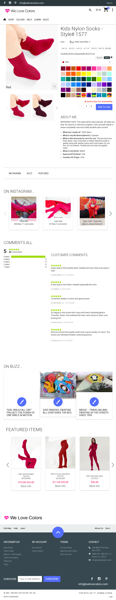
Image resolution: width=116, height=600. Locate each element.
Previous (7, 108)
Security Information (68, 551)
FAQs (6, 564)
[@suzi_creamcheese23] (92, 213)
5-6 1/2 (79, 48)
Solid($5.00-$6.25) (68, 54)
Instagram (15, 173)
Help (16, 528)
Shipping (7, 561)
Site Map (7, 528)
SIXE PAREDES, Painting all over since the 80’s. (57, 411)
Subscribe (10, 579)
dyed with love (86, 593)
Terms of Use (65, 554)
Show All (100, 57)
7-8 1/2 (94, 48)
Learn (22, 528)
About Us (99, 528)
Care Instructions (11, 557)
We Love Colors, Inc (23, 593)
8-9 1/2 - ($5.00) (105, 48)
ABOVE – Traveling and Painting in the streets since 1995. (93, 412)
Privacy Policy (66, 547)
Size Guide (8, 547)
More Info (26, 486)
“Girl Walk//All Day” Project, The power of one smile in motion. (21, 412)
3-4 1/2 (64, 48)
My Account (37, 547)
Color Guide (8, 551)
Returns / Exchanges (12, 554)
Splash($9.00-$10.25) (85, 54)
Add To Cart (104, 107)
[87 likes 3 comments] (58, 213)
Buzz (29, 173)
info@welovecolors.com (31, 3)
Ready (107, 57)
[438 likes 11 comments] (23, 213)
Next (56, 108)
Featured (43, 173)
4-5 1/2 (71, 48)
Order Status (37, 551)
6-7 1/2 (86, 48)
